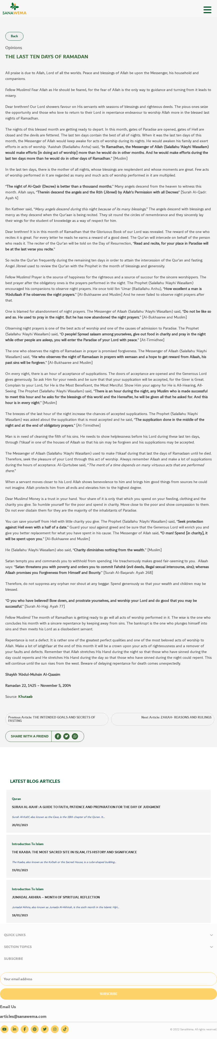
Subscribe (108, 994)
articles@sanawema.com (23, 1017)
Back (14, 36)
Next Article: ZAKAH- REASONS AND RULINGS (176, 717)
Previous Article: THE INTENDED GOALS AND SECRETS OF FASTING (51, 719)
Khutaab (25, 696)
